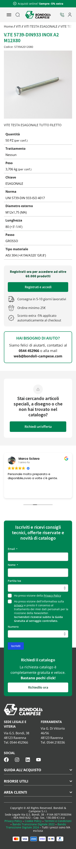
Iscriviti (15, 646)
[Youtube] (38, 759)
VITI (18, 26)
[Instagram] (17, 759)
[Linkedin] (27, 759)
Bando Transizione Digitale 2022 (33, 824)
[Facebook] (6, 759)
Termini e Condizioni (58, 821)
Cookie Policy (33, 821)
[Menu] (9, 14)
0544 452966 (29, 350)
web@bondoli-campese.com (38, 356)
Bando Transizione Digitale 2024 (36, 825)
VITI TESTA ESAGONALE (40, 26)
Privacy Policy (52, 595)
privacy (18, 605)
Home (8, 26)
